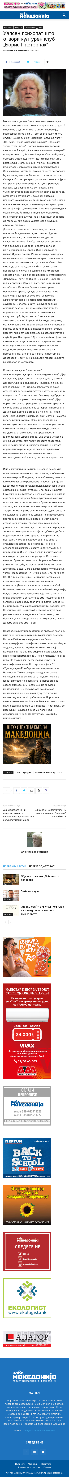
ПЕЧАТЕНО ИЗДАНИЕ (33, 28)
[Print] (38, 790)
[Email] (31, 790)
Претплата (46, 1464)
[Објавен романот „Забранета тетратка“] (11, 879)
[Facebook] (16, 790)
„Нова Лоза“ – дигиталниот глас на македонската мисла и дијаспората (42, 910)
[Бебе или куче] (11, 895)
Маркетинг (33, 1464)
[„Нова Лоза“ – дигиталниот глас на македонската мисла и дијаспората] (11, 910)
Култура (7, 884)
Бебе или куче (30, 891)
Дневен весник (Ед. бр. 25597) (48, 772)
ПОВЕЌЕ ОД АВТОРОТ (41, 866)
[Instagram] (34, 1452)
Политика (8, 914)
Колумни (18, 28)
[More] (47, 62)
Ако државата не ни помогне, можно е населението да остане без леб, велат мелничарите (18, 815)
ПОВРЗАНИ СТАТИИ (14, 866)
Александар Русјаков (16, 50)
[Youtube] (43, 1452)
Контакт (47, 1467)
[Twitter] (24, 790)
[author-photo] (34, 847)
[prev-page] (5, 922)
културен (27, 772)
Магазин (8, 899)
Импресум (20, 1464)
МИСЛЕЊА (8, 28)
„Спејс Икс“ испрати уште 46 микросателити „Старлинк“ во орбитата (50, 813)
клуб (18, 772)
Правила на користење (29, 1467)
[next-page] (10, 922)
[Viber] (46, 790)
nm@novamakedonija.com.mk (40, 1430)
